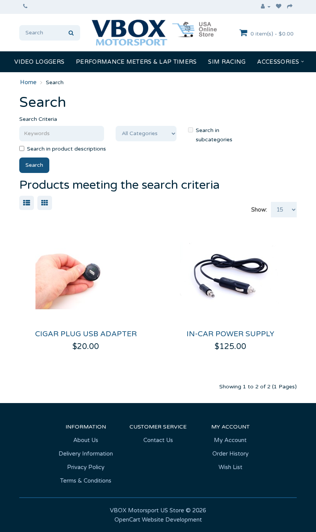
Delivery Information (86, 453)
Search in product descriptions (66, 149)
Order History (230, 453)
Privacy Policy (85, 467)
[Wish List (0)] (279, 7)
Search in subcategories (214, 135)
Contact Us (158, 440)
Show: (259, 209)
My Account (230, 440)
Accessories (278, 61)
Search (55, 82)
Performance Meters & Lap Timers (136, 61)
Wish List (230, 467)
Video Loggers (39, 61)
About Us (85, 440)
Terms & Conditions (85, 480)
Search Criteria (38, 119)
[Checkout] (290, 7)
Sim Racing (226, 61)
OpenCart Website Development (158, 519)
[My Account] (266, 7)
